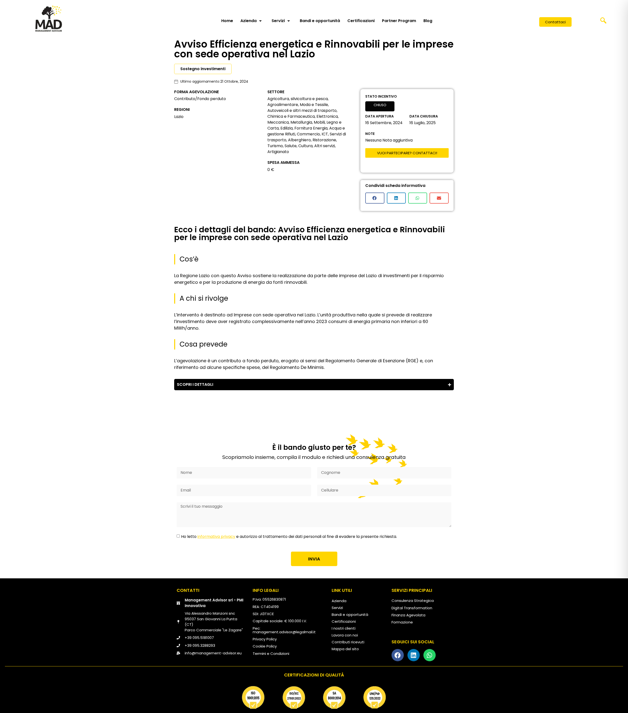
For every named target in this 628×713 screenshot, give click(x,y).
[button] (603, 22)
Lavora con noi (345, 635)
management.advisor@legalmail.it (284, 632)
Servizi (278, 21)
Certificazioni (361, 21)
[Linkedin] (413, 655)
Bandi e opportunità (320, 21)
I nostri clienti (343, 628)
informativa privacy (216, 536)
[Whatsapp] (429, 655)
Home (227, 21)
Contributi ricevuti (348, 642)
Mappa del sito (345, 648)
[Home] (48, 18)
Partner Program (399, 21)
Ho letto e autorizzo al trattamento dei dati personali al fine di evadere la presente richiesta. (289, 536)
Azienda (248, 21)
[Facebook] (398, 655)
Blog (427, 21)
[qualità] (314, 698)
